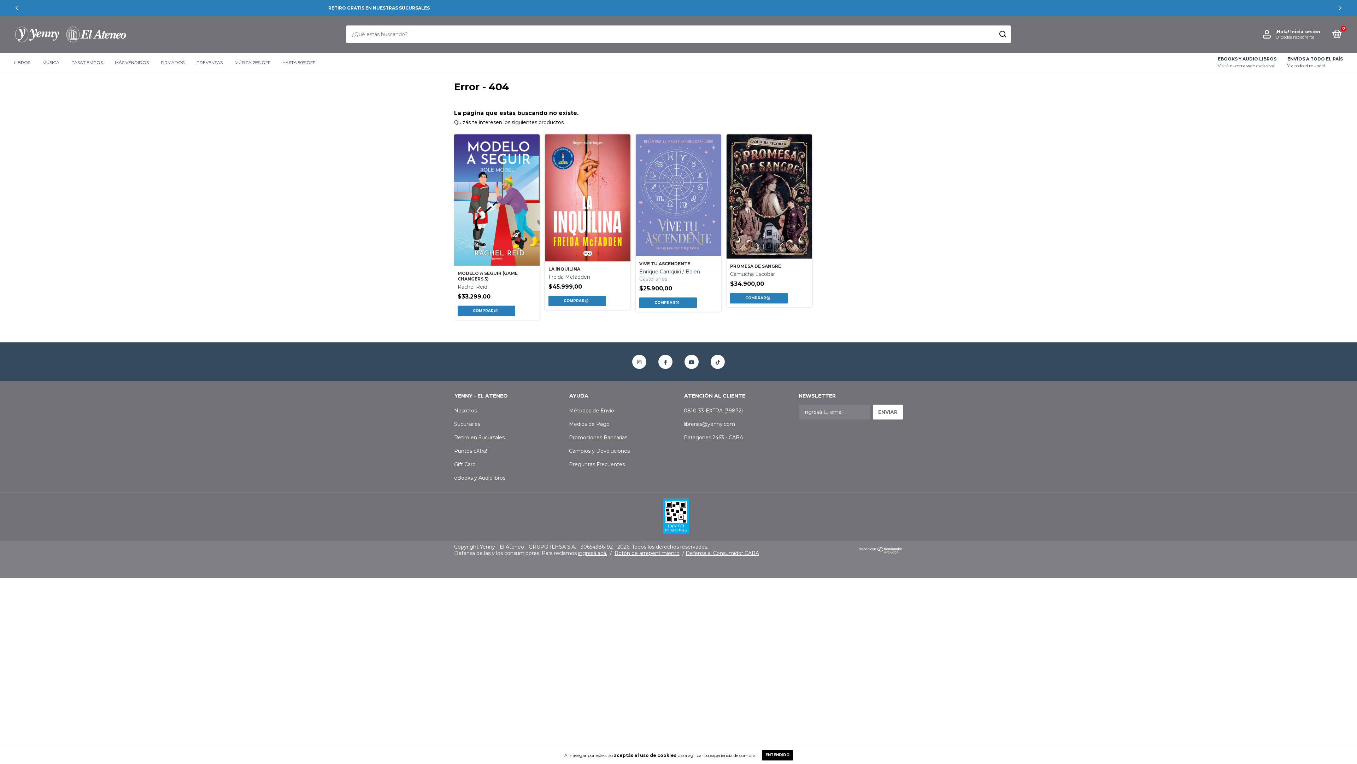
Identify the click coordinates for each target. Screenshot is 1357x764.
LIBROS (22, 62)
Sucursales (467, 424)
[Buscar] (1002, 34)
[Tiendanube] (881, 552)
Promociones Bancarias (598, 437)
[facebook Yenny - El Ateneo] (665, 362)
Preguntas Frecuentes (597, 464)
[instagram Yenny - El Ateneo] (639, 362)
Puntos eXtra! (470, 451)
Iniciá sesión (1305, 31)
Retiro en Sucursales (479, 437)
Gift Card (465, 464)
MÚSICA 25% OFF (252, 62)
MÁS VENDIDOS (132, 62)
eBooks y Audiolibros (479, 478)
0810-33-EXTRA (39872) (713, 410)
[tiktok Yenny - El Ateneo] (718, 362)
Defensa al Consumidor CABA (722, 553)
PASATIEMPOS (87, 62)
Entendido (777, 755)
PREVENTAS (209, 62)
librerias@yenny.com (709, 424)
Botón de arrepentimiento (647, 553)
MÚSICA (50, 62)
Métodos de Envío (591, 410)
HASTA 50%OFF (298, 62)
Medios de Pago (589, 424)
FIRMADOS (172, 62)
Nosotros (465, 410)
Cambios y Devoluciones (599, 451)
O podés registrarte (1294, 37)
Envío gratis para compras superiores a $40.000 (678, 8)
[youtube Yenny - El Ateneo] (692, 362)
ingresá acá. (592, 553)
